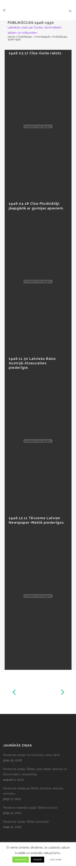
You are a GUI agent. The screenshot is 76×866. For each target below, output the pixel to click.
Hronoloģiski (42, 36)
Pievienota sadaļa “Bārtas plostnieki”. (26, 821)
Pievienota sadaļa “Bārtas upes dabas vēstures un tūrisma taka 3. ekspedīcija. (35, 771)
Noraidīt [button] (37, 859)
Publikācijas (25, 36)
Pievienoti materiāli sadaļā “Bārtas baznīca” (30, 807)
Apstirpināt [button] (20, 859)
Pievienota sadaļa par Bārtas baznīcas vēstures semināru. (33, 791)
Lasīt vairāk (55, 859)
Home (11, 36)
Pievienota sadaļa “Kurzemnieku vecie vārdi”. (32, 755)
